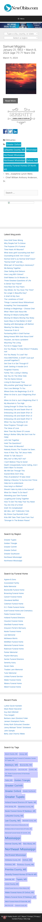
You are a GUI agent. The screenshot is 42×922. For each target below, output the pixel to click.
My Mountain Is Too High (14, 403)
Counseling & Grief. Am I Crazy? (17, 256)
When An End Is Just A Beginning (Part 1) (21, 400)
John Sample (9, 731)
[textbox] (21, 33)
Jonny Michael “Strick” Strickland (17, 727)
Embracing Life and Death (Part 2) (18, 416)
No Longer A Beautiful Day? (15, 293)
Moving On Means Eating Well (16, 315)
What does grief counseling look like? (19, 253)
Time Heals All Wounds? (14, 249)
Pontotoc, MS (10, 864)
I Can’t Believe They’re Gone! (16, 462)
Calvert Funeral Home (13, 597)
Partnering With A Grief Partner (17, 333)
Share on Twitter (10, 131)
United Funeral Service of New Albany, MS (17, 888)
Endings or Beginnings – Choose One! (19, 309)
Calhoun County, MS (10, 769)
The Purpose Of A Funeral (14, 246)
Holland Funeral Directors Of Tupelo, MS (20, 802)
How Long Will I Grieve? (13, 274)
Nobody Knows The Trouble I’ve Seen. (19, 449)
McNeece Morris (10, 638)
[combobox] (21, 33)
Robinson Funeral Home (14, 649)
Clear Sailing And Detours (14, 271)
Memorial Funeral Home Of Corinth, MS (17, 833)
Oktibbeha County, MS (12, 860)
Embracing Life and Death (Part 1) (18, 419)
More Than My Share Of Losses (17, 431)
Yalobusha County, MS (21, 905)
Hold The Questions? (12, 443)
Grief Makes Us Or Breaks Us (16, 277)
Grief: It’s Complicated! (13, 508)
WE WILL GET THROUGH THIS (16, 511)
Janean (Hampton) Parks (14, 721)
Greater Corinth (10, 547)
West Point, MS (9, 905)
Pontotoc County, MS (25, 865)
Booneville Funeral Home (14, 590)
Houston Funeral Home (13, 621)
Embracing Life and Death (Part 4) (18, 410)
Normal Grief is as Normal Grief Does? (19, 259)
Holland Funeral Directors (14, 618)
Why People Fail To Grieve (14, 243)
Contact (30, 916)
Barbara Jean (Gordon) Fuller (16, 718)
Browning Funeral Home (14, 593)
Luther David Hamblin (13, 706)
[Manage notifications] (4, 917)
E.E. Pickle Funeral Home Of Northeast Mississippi (17, 774)
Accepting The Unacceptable (16, 305)
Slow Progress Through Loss (16, 425)
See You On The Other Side (15, 376)
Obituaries (10, 140)
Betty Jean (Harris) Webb (14, 734)
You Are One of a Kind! (13, 505)
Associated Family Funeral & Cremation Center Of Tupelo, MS (20, 759)
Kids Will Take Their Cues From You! (19, 517)
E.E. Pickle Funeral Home (14, 607)
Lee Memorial (9, 635)
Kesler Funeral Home (12, 631)
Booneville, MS (26, 765)
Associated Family (11, 583)
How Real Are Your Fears (14, 287)
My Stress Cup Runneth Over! (16, 514)
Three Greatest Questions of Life (17, 281)
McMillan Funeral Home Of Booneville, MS (16, 825)
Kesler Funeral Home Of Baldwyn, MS (20, 811)
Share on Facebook (5, 131)
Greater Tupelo (10, 540)
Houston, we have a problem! (16, 340)
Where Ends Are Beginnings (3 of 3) (18, 391)
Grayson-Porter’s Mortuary (15, 628)
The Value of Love (11, 428)
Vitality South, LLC (13, 916)
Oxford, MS (32, 160)
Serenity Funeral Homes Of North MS (20, 167)
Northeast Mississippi (14, 155)
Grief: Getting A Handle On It (16, 367)
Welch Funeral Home (12, 687)
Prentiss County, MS (15, 869)
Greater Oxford (13, 144)
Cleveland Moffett (11, 600)
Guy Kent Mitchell (11, 712)
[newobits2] (21, 27)
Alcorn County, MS (11, 754)
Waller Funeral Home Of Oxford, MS (19, 892)
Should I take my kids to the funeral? (19, 489)
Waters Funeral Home (13, 683)
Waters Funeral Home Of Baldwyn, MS (20, 897)
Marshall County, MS (29, 820)
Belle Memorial (10, 586)
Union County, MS (11, 884)
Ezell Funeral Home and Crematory (18, 611)
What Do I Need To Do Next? (16, 492)
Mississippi (32, 150)
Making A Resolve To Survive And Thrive (20, 480)
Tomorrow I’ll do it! (11, 330)
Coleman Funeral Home (13, 604)
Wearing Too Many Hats (14, 327)
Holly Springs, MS (10, 806)
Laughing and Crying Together (16, 499)
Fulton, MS (8, 780)
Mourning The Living (12, 343)
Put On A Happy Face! (13, 346)
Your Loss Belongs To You (14, 388)
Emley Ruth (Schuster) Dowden (17, 724)
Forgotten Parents (11, 370)
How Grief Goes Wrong (13, 240)
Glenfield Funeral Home (13, 624)
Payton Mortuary (11, 656)
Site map (27, 919)
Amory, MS (23, 754)
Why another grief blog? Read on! (18, 385)
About (24, 916)
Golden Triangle (10, 543)
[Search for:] (21, 193)
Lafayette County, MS (14, 150)
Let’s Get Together (11, 440)
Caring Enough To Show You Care (18, 406)
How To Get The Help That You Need (19, 502)
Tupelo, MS (21, 879)
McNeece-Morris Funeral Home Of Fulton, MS (18, 829)
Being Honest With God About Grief (18, 336)
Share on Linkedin (15, 131)
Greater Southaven (12, 554)
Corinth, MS (33, 769)
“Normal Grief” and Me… (14, 262)
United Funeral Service (13, 676)
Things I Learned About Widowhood (19, 302)
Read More (10, 101)
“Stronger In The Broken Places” (17, 520)
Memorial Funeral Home (14, 645)
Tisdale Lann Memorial (13, 670)
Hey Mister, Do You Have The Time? (19, 290)
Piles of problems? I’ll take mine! (17, 477)
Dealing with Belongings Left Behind (19, 324)
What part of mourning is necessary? (19, 265)
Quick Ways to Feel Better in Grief (18, 321)
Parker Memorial (10, 652)
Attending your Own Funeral (15, 496)
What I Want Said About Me (15, 312)
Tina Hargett (9, 715)
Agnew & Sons (10, 579)
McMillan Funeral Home (13, 642)
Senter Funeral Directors (14, 659)
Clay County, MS (22, 769)
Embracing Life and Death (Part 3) (18, 413)
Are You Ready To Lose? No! (16, 355)
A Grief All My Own (12, 296)
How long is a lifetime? (13, 486)
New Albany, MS (29, 844)
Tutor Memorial (10, 673)
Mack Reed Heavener (13, 709)
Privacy (37, 916)
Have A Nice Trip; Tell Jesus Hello (18, 453)
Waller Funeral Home (12, 680)
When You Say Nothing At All (16, 422)
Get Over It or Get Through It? (16, 363)
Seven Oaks (9, 666)
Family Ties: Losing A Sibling (16, 373)
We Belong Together (12, 268)
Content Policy (17, 919)
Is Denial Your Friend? (13, 284)
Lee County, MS (13, 820)
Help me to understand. (14, 483)
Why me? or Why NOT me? (15, 459)
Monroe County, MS (13, 844)
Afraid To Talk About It (13, 456)
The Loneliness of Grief (13, 299)
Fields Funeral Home (12, 614)
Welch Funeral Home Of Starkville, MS (17, 901)
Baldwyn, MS (11, 765)
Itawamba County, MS (25, 807)
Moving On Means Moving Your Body (19, 318)
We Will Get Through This (14, 471)
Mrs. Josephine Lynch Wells (19, 174)
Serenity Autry (10, 663)
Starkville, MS (9, 879)
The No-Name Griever (13, 379)
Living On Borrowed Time (14, 382)
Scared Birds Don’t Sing (13, 474)
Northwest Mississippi (14, 160)
